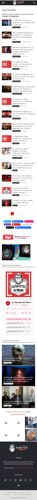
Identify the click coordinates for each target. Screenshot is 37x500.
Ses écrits (15, 170)
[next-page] (24, 213)
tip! (8, 237)
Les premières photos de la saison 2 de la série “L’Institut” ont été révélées (18, 402)
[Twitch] (26, 480)
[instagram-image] (6, 423)
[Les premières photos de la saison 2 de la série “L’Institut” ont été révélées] (18, 397)
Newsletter (8, 494)
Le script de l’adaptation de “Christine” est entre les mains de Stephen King (23, 76)
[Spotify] (20, 480)
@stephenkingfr (18, 414)
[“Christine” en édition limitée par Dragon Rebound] (6, 202)
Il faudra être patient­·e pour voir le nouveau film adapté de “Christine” (23, 114)
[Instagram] (15, 480)
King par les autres (17, 93)
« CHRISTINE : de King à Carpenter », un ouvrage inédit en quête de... (23, 22)
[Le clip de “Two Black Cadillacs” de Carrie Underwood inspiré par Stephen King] (6, 151)
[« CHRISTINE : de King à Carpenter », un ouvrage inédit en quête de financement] (6, 22)
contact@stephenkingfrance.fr (23, 468)
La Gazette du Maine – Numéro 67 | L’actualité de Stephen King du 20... (22, 64)
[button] (3, 2)
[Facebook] (10, 480)
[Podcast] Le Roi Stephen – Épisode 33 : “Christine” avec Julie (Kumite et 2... (22, 178)
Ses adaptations (16, 27)
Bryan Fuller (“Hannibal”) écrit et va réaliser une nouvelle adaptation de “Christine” (23, 126)
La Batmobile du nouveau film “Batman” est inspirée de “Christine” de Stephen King (23, 89)
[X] (31, 480)
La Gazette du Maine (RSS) (11, 492)
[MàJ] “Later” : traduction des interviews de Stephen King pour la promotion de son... (23, 165)
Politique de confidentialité (25, 494)
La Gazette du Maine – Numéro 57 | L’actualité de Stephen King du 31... (22, 101)
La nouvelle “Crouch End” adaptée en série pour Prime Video (17, 359)
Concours (28, 492)
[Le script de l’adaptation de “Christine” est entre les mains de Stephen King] (6, 76)
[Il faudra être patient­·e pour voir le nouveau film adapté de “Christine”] (6, 114)
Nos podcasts (16, 68)
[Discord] (5, 480)
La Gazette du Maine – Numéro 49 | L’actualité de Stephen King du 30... (22, 190)
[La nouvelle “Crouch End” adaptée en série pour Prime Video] (18, 355)
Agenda (22, 492)
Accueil (4, 7)
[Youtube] (18, 485)
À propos (14, 494)
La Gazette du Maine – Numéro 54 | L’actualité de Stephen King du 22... (22, 138)
